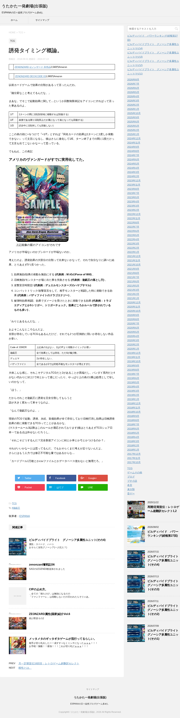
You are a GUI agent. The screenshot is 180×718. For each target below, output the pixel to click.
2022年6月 (133, 231)
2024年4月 (133, 167)
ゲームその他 (134, 472)
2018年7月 (133, 424)
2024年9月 (133, 146)
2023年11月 (133, 184)
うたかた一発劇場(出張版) (24, 6)
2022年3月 (133, 243)
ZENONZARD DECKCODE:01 (30, 76)
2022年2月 (133, 247)
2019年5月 (133, 382)
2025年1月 (133, 134)
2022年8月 (133, 222)
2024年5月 (133, 163)
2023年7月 (133, 193)
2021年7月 (133, 277)
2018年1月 (133, 449)
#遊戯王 (16, 508)
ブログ (131, 476)
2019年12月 (134, 353)
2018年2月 (133, 445)
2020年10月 (134, 310)
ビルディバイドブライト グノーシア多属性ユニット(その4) (67, 539)
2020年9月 (133, 315)
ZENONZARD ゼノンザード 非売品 (33, 67)
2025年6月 (133, 121)
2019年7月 (133, 374)
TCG (14, 503)
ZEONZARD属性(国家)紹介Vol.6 (49, 613)
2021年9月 (133, 268)
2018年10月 (134, 411)
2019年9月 (133, 365)
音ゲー (131, 493)
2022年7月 (133, 226)
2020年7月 (133, 323)
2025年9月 (133, 117)
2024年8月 (133, 151)
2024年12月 (134, 138)
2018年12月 (134, 403)
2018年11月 (133, 407)
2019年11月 (133, 357)
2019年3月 (133, 390)
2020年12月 (134, 302)
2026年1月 (133, 109)
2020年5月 (133, 332)
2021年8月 (133, 273)
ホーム (14, 20)
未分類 (131, 489)
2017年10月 (134, 462)
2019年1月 (133, 399)
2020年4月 (133, 336)
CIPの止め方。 (38, 589)
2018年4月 (133, 437)
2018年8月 (133, 420)
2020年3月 (133, 340)
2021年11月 (133, 260)
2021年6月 (133, 281)
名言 (129, 485)
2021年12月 (134, 256)
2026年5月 (133, 92)
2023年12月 (134, 180)
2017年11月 (133, 458)
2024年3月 (133, 172)
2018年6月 (133, 428)
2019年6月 (133, 378)
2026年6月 (133, 88)
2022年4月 (133, 239)
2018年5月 (133, 432)
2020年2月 (133, 344)
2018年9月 (133, 416)
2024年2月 (133, 176)
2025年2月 (133, 130)
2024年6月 (133, 159)
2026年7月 (133, 83)
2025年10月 (134, 113)
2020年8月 (133, 319)
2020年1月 (133, 348)
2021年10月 (134, 264)
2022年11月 (133, 218)
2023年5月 (133, 197)
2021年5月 (133, 285)
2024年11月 (133, 142)
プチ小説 (132, 480)
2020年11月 (133, 306)
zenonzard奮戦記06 (42, 564)
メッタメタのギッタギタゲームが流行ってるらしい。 (63, 638)
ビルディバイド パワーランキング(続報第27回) (162, 533)
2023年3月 (133, 205)
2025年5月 (133, 125)
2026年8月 (133, 79)
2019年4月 (133, 386)
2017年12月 (134, 453)
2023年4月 (133, 201)
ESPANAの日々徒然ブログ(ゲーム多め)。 (90, 704)
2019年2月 (133, 395)
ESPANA (24, 516)
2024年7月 (133, 155)
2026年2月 (133, 104)
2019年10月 (134, 361)
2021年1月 (133, 298)
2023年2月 (133, 210)
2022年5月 (133, 235)
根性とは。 (25, 667)
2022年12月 (134, 214)
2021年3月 (133, 289)
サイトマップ (42, 20)
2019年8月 (133, 369)
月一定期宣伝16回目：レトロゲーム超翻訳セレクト (48, 663)
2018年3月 (133, 441)
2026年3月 (133, 100)
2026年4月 (133, 96)
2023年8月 (133, 189)
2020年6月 (133, 327)
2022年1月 (133, 252)
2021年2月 (133, 294)
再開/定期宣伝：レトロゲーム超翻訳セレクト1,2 (163, 508)
